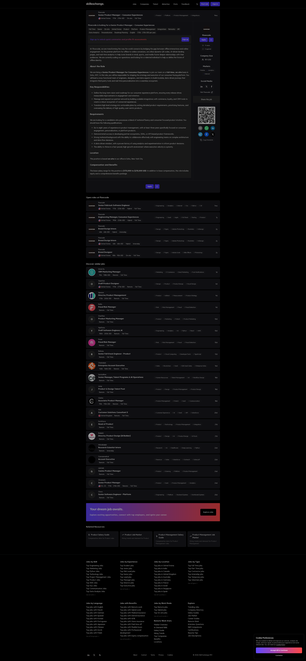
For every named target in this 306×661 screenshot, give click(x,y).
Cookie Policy (280, 644)
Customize (279, 655)
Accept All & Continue (279, 650)
